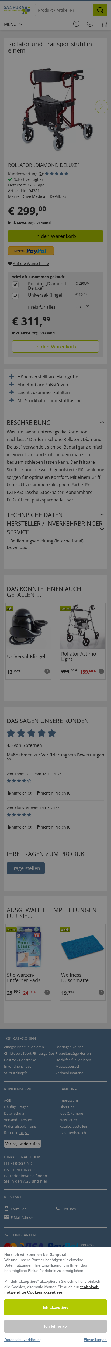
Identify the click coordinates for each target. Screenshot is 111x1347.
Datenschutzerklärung (23, 1340)
